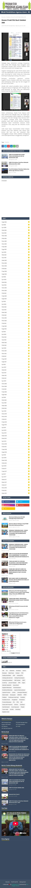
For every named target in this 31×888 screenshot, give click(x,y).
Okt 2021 (15, 356)
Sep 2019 (15, 422)
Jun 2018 (15, 457)
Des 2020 (15, 383)
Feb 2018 (15, 463)
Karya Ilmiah (16, 685)
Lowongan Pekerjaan (22, 692)
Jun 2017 (15, 476)
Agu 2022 (15, 329)
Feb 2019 (15, 438)
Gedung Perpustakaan (7, 680)
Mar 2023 (15, 312)
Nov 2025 (15, 244)
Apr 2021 (15, 372)
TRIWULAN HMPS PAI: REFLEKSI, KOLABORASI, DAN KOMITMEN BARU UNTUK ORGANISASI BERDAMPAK (18, 563)
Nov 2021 (15, 353)
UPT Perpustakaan (20, 724)
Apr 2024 (15, 285)
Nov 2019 (15, 416)
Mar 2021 (15, 375)
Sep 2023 (15, 296)
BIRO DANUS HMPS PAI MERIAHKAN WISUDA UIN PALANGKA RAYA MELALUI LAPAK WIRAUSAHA (19, 580)
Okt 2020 (15, 389)
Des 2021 (15, 350)
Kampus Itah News (6, 724)
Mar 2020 (15, 405)
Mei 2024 (15, 282)
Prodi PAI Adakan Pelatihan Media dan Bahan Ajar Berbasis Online (19, 169)
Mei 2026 (15, 230)
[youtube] (22, 505)
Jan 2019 (15, 441)
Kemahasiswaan (17, 687)
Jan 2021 (15, 381)
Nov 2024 (15, 266)
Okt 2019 (15, 419)
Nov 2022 (15, 320)
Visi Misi (12, 709)
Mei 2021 (15, 370)
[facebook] (8, 501)
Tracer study (5, 709)
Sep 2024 (15, 271)
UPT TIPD (18, 726)
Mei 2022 (15, 337)
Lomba (13, 692)
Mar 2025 (15, 260)
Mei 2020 (15, 400)
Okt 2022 (15, 323)
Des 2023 (15, 287)
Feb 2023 (15, 315)
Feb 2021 (15, 378)
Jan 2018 (15, 466)
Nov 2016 (15, 487)
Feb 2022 (15, 345)
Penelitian (23, 697)
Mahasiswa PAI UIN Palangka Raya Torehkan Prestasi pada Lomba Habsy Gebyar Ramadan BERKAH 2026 (19, 592)
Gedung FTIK (20, 675)
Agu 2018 (15, 452)
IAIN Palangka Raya (6, 722)
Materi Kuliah (5, 695)
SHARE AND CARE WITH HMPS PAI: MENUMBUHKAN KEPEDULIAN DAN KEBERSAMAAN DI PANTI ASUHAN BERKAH (18, 571)
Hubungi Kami (22, 882)
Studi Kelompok (5, 707)
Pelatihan (8, 17)
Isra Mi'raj (4, 682)
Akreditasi (18, 670)
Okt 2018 (15, 446)
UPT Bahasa (4, 726)
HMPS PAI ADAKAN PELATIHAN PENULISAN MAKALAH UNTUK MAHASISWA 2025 (16, 156)
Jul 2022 (15, 331)
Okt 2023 (15, 293)
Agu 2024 (15, 274)
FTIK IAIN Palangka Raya (21, 722)
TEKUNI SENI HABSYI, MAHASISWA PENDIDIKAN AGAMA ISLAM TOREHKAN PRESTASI (19, 600)
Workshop (17, 709)
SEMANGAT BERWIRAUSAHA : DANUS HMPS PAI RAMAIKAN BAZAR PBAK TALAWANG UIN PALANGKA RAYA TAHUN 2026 (18, 533)
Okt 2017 (15, 468)
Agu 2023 (15, 298)
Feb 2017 (15, 485)
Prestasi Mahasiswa (6, 702)
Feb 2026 (15, 238)
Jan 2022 (15, 348)
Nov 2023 (15, 290)
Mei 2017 (15, 479)
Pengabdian (14, 699)
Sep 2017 (15, 471)
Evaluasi (17, 673)
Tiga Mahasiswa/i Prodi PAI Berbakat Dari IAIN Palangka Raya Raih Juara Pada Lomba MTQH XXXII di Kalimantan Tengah (18, 615)
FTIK (22, 673)
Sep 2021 (15, 359)
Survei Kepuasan (15, 707)
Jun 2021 (15, 367)
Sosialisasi (22, 704)
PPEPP (25, 695)
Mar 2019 (15, 435)
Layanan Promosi (6, 692)
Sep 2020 (15, 392)
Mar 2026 (15, 235)
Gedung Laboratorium (7, 678)
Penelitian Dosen (6, 699)
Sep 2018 (15, 449)
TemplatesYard (15, 884)
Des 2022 (15, 318)
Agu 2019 (15, 424)
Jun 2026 (15, 227)
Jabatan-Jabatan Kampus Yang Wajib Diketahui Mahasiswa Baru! (18, 524)
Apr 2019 (15, 433)
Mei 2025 (15, 255)
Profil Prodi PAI (14, 882)
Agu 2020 (15, 394)
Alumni (24, 670)
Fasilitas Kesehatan (6, 675)
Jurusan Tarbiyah (12, 682)
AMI (3, 670)
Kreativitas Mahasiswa (7, 690)
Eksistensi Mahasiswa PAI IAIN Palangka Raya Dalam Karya (17, 517)
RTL (14, 702)
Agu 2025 (15, 249)
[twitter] (22, 501)
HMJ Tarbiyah (17, 680)
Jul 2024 (15, 276)
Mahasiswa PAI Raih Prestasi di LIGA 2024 (18, 607)
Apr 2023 (15, 309)
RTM (18, 702)
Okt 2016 (15, 490)
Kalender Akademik (6, 685)
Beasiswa (4, 673)
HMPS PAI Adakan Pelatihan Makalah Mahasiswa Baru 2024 (18, 163)
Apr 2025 (15, 257)
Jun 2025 (15, 252)
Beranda (3, 17)
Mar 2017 (15, 482)
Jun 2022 (15, 334)
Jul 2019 (15, 427)
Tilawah (22, 707)
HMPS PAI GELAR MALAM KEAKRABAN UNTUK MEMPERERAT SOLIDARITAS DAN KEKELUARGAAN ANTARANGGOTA (19, 555)
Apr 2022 (15, 339)
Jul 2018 (15, 455)
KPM (19, 682)
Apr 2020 (15, 402)
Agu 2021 (15, 361)
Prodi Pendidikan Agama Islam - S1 (15, 12)
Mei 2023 (15, 307)
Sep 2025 (15, 246)
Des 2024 (15, 263)
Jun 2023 (15, 304)
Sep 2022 (15, 326)
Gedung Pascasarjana (19, 678)
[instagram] (8, 505)
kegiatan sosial (5, 712)
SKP (21, 702)
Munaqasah (12, 695)
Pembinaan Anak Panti (14, 697)
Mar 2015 (15, 493)
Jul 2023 (15, 301)
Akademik (12, 670)
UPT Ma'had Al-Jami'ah (7, 728)
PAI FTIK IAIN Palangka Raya (9, 25)
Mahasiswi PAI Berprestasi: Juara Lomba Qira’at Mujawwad (17, 622)
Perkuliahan (22, 699)
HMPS (23, 680)
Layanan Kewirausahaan (19, 690)
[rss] (8, 508)
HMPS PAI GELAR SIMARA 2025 (16, 787)
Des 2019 (15, 413)
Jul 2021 (15, 364)
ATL (7, 670)
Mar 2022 (15, 342)
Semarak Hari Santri (14, 794)
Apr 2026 (15, 233)
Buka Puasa (11, 673)
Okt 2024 (15, 268)
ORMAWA (19, 695)
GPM (14, 675)
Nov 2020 (15, 386)
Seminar (16, 704)
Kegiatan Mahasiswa (6, 687)
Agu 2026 (15, 222)
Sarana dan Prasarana (7, 704)
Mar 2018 (15, 460)
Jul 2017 (15, 474)
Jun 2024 (15, 279)
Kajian (23, 682)
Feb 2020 (15, 408)
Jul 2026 (15, 224)
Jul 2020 (15, 397)
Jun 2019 (15, 430)
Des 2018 (15, 444)
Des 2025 (15, 241)
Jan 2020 (15, 411)
